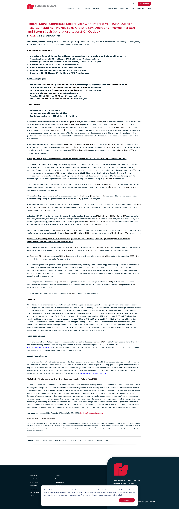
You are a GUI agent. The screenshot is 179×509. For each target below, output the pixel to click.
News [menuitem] (149, 8)
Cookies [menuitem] (57, 479)
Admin (33, 36)
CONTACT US (144, 4)
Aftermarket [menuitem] (99, 8)
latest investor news (86, 440)
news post (73, 440)
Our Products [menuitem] (84, 8)
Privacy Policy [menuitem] (59, 482)
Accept (127, 500)
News (37, 440)
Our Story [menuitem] (71, 8)
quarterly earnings (102, 440)
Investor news (47, 440)
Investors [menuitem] (124, 8)
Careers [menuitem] (57, 475)
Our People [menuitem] (112, 8)
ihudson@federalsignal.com (91, 413)
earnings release (60, 440)
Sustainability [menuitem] (138, 8)
